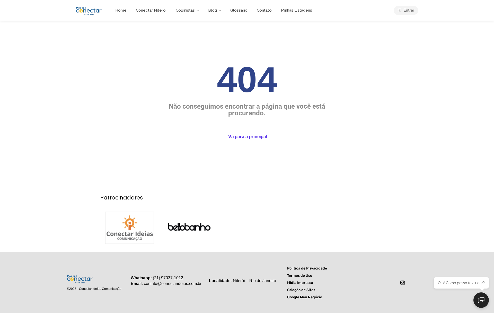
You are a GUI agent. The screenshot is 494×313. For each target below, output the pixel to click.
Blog (212, 10)
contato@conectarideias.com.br (172, 283)
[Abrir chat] (481, 300)
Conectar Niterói (151, 10)
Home (121, 10)
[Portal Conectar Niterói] (89, 10)
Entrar (408, 10)
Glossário (239, 10)
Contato (264, 10)
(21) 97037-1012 (168, 278)
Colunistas (185, 10)
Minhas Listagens (296, 10)
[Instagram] (402, 282)
